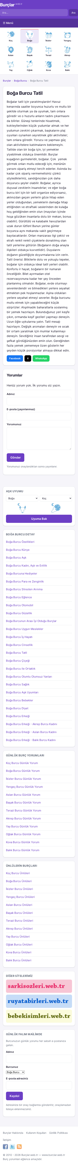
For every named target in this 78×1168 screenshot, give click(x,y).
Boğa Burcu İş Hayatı (19, 637)
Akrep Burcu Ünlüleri (19, 928)
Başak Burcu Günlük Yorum (23, 802)
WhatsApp (41, 358)
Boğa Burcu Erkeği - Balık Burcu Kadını (31, 740)
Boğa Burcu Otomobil (19, 605)
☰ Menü (8, 23)
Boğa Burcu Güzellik (19, 613)
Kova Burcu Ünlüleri (18, 952)
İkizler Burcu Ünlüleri (19, 889)
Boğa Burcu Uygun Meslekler (24, 629)
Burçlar (11, 5)
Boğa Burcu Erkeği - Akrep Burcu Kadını (31, 724)
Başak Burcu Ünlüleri (19, 913)
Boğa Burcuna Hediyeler (21, 573)
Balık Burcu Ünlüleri (18, 960)
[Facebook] (5, 1147)
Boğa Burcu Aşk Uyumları (22, 692)
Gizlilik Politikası (58, 1132)
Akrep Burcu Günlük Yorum (23, 818)
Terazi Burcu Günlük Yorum (23, 810)
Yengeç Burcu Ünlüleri (20, 897)
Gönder (15, 457)
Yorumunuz (14, 424)
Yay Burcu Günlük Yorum (22, 826)
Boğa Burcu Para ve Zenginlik (25, 581)
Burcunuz (12, 1066)
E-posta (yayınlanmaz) (21, 409)
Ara (73, 12)
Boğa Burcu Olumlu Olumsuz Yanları (29, 676)
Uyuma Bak (39, 519)
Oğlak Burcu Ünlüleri (19, 944)
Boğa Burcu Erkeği (18, 716)
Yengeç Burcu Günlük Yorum (24, 786)
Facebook (14, 358)
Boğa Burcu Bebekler (19, 700)
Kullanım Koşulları (36, 1132)
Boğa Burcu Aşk (16, 557)
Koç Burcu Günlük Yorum (22, 763)
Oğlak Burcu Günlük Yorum (23, 834)
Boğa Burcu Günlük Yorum (23, 771)
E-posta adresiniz (17, 1078)
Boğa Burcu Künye (18, 549)
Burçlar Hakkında (13, 1132)
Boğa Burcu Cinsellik (19, 645)
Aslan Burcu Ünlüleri (19, 905)
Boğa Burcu (20, 80)
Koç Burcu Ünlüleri (18, 873)
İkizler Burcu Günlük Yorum (23, 778)
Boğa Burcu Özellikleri (20, 542)
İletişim (7, 1139)
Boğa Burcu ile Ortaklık (20, 668)
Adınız (11, 393)
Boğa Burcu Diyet (17, 708)
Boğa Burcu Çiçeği (18, 660)
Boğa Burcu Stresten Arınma (24, 589)
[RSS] (19, 1147)
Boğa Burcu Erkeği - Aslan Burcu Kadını (31, 732)
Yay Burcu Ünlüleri (18, 936)
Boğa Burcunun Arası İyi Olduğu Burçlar (31, 621)
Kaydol (14, 1096)
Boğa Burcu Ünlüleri (19, 881)
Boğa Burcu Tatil (16, 652)
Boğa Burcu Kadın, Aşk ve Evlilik (26, 565)
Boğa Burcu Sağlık (17, 684)
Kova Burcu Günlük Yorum (22, 842)
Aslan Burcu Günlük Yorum (23, 794)
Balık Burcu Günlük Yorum (22, 850)
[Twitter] (12, 1147)
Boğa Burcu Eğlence (19, 597)
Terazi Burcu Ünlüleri (19, 920)
